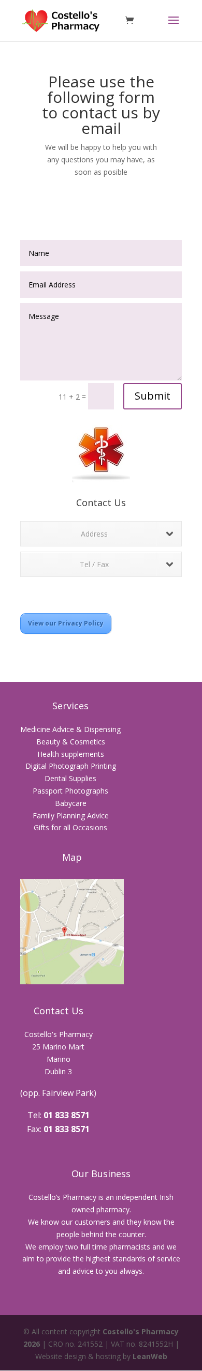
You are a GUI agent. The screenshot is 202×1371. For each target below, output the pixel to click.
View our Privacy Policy (66, 623)
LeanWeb (150, 1356)
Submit (152, 396)
